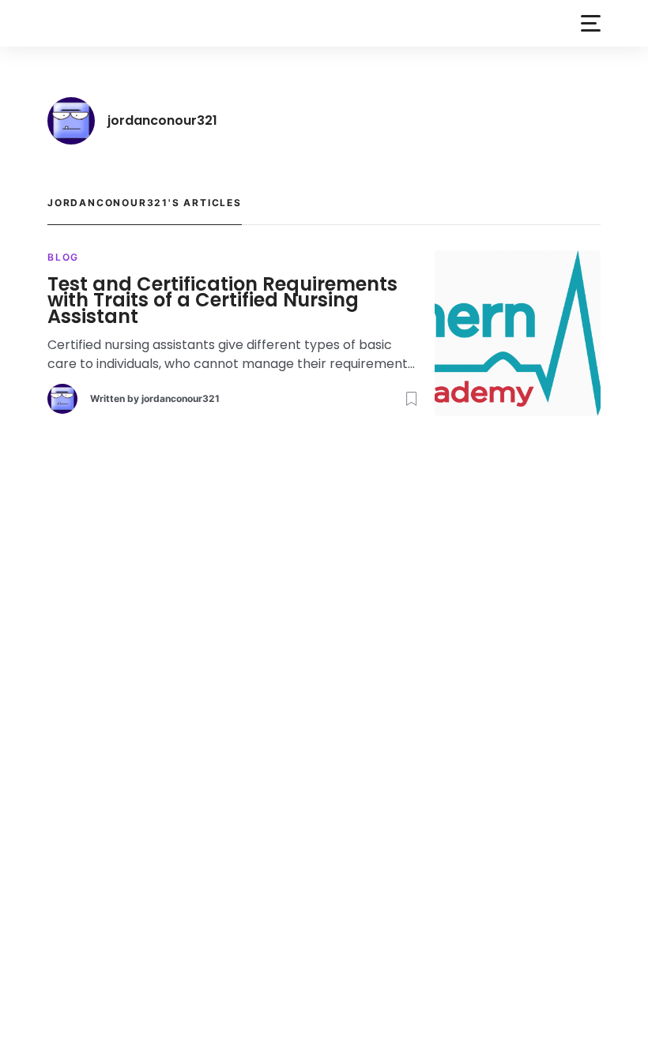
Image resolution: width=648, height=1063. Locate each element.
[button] (591, 23)
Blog (63, 257)
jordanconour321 (180, 398)
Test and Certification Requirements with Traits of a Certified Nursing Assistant (222, 300)
